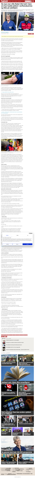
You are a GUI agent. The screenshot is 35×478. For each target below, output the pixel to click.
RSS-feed (29, 471)
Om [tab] (27, 235)
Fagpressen (10, 473)
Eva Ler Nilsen (8, 468)
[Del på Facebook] (28, 33)
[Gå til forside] (4, 1)
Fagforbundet (17, 468)
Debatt (13, 1)
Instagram (14, 471)
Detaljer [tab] (17, 235)
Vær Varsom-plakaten (26, 473)
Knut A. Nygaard (7, 469)
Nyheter (10, 1)
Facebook (18, 470)
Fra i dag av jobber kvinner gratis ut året (8, 92)
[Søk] (30, 1)
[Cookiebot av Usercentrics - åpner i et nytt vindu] (29, 233)
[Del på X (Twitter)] (30, 33)
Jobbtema (15, 1)
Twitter (21, 470)
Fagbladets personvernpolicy (11, 474)
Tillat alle (27, 244)
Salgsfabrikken (17, 469)
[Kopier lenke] (33, 33)
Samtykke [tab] (7, 235)
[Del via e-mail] (31, 33)
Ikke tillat (7, 244)
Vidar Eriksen (8, 470)
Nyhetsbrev (19, 1)
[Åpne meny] (33, 1)
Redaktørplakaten (20, 473)
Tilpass (17, 244)
